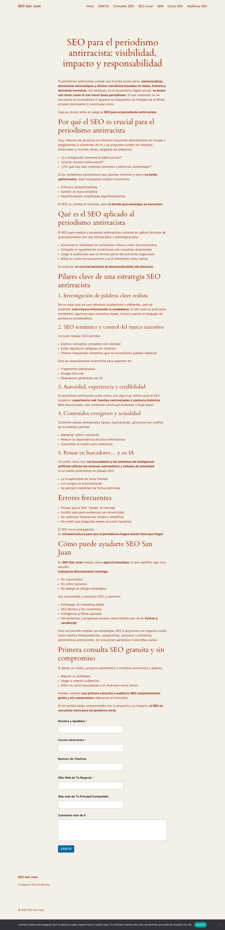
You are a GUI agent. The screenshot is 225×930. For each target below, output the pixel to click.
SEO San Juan (29, 6)
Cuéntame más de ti (72, 815)
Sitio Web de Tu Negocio (76, 777)
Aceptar (200, 924)
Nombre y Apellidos (72, 721)
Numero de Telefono (72, 759)
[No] (220, 924)
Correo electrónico (72, 740)
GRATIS (66, 849)
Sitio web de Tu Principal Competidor (83, 796)
